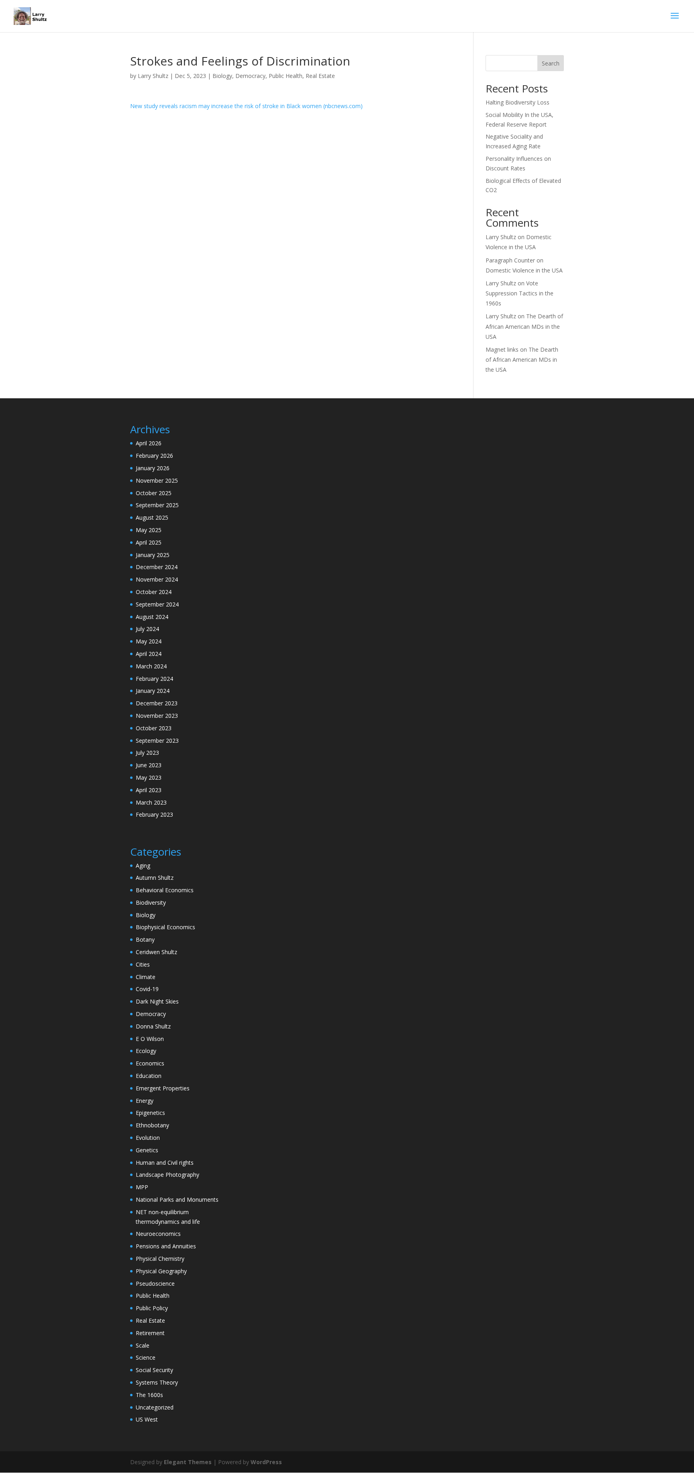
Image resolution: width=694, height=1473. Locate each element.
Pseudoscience (155, 1283)
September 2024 (157, 604)
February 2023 (154, 814)
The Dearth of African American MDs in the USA (524, 326)
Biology (222, 76)
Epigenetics (150, 1113)
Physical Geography (161, 1271)
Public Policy (152, 1308)
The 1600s (149, 1395)
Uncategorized (155, 1407)
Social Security (154, 1370)
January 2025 (152, 555)
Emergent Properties (163, 1088)
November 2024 (157, 579)
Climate (145, 977)
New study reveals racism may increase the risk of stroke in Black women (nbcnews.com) (246, 106)
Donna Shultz (153, 1026)
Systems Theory (157, 1382)
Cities (143, 964)
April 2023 (148, 790)
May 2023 (148, 777)
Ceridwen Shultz (156, 952)
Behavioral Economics (165, 890)
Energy (144, 1100)
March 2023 (151, 802)
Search (550, 63)
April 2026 (148, 443)
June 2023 (148, 765)
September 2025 (157, 505)
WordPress (266, 1462)
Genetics (147, 1150)
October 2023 (153, 728)
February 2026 (154, 455)
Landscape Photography (167, 1174)
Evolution (148, 1137)
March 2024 (151, 666)
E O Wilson (150, 1039)
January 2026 (152, 468)
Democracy (250, 76)
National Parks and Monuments (177, 1199)
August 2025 (152, 517)
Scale (142, 1345)
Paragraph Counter (510, 260)
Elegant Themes (188, 1462)
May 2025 (148, 530)
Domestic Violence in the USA (524, 270)
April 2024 (148, 654)
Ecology (146, 1051)
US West (147, 1419)
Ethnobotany (152, 1125)
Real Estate (320, 76)
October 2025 (153, 493)
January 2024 (152, 691)
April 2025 (148, 542)
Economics (150, 1063)
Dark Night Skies (157, 1001)
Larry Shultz (153, 76)
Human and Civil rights (165, 1162)
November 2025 (157, 480)
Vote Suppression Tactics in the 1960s (519, 293)
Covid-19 (147, 989)
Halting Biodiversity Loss (517, 102)
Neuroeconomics (158, 1233)
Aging (143, 865)
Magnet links (502, 349)
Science (145, 1357)
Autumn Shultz (155, 877)
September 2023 (157, 740)
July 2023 (147, 752)
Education (148, 1076)
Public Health (285, 76)
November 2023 (157, 715)
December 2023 (157, 703)
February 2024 (154, 678)
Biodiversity (151, 902)
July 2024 (147, 629)
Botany (145, 939)
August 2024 (152, 617)
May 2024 (148, 641)
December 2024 (157, 567)
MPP (142, 1187)
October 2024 (153, 592)
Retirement (150, 1333)
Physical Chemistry (160, 1258)
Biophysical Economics (165, 927)
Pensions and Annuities (166, 1246)
